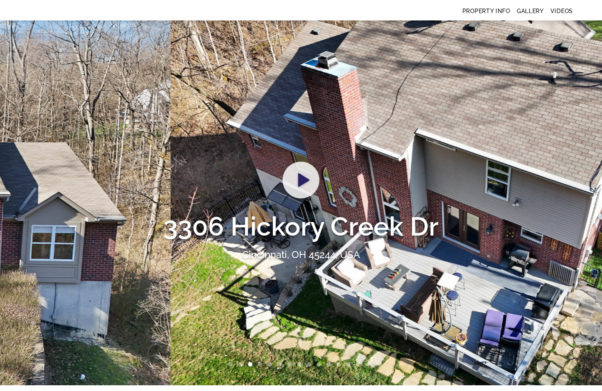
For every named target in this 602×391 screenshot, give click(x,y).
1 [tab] (232, 365)
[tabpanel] (301, 202)
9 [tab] (311, 365)
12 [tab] (340, 365)
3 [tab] (252, 365)
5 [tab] (271, 365)
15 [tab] (370, 365)
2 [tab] (242, 365)
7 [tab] (291, 365)
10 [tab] (321, 365)
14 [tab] (360, 365)
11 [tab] (330, 365)
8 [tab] (301, 365)
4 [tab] (262, 365)
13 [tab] (350, 365)
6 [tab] (281, 365)
